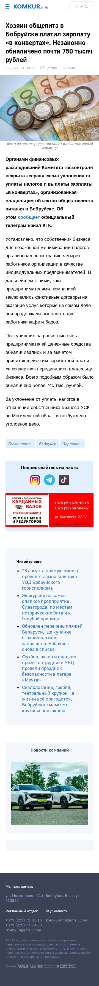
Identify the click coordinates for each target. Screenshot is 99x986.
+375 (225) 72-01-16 (24, 920)
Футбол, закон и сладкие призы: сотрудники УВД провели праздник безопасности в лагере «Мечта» (49, 668)
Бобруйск (47, 444)
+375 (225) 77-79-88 (24, 925)
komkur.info (56, 949)
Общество (48, 68)
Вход (83, 6)
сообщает (29, 217)
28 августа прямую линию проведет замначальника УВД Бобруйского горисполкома (50, 579)
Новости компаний (50, 750)
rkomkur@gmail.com (23, 930)
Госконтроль (20, 444)
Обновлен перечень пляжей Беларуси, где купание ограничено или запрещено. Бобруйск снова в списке (52, 637)
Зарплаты (72, 444)
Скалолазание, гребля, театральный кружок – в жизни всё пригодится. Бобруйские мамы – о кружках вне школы (48, 699)
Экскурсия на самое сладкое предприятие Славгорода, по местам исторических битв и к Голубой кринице (47, 607)
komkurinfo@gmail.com (66, 920)
